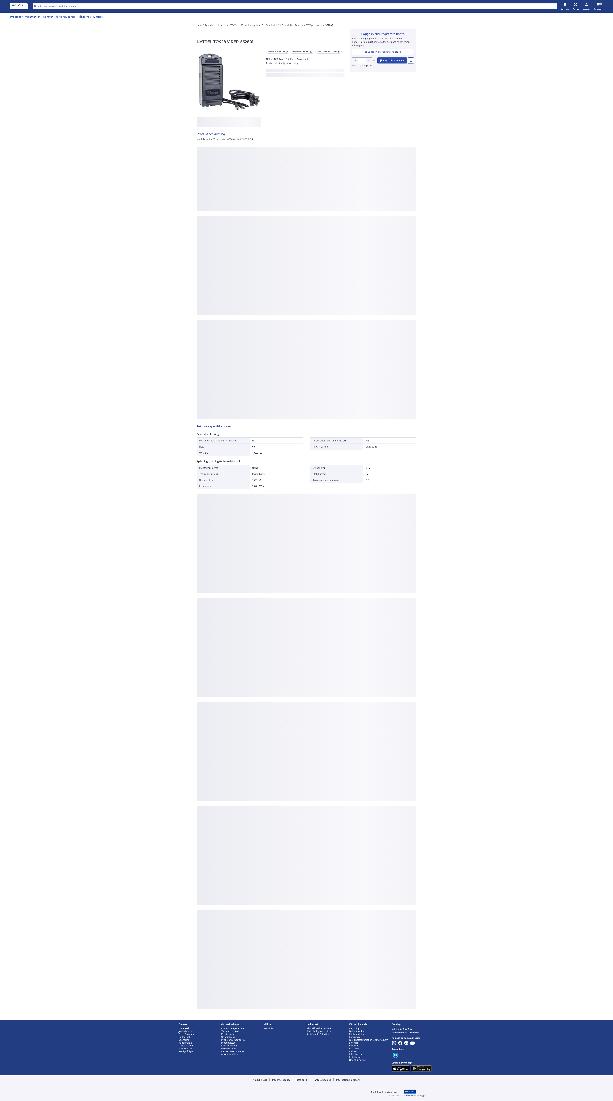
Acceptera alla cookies (343, 215)
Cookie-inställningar (274, 202)
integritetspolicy (310, 163)
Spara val (271, 215)
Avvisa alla (318, 215)
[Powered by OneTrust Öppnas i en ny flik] (346, 225)
